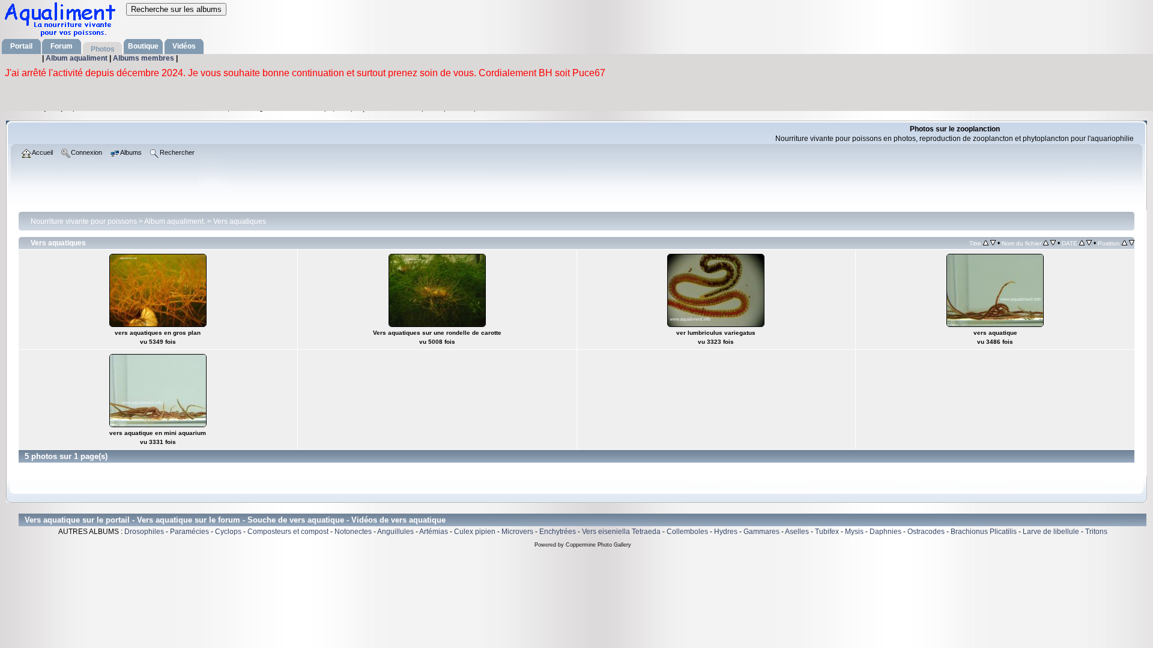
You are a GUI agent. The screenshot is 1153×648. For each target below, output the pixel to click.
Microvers (517, 531)
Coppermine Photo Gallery (598, 545)
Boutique (143, 46)
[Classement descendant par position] (1131, 243)
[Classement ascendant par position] (1124, 243)
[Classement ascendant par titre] (985, 243)
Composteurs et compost (287, 531)
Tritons (1096, 531)
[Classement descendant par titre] (993, 243)
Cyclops (228, 531)
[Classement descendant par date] (1089, 243)
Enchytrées (557, 531)
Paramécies (189, 531)
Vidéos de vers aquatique (398, 519)
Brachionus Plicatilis (984, 531)
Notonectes (353, 531)
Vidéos (184, 46)
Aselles (797, 531)
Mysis (854, 531)
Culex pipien (474, 531)
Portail (21, 46)
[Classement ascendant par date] (1082, 243)
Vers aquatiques (239, 221)
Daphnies (885, 531)
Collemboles (687, 531)
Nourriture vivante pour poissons (84, 221)
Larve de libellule (1051, 531)
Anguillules (395, 531)
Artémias (433, 531)
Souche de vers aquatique (295, 519)
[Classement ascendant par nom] (1046, 243)
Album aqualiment (77, 58)
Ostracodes (926, 531)
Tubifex (827, 531)
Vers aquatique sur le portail (77, 519)
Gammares (761, 531)
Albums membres (144, 58)
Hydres (725, 531)
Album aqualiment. (174, 221)
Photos (103, 49)
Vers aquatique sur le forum (188, 519)
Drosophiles (144, 531)
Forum (61, 46)
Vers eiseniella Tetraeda (621, 531)
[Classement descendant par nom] (1053, 243)
